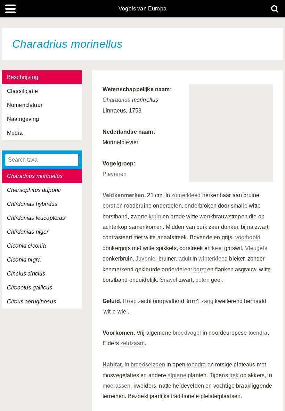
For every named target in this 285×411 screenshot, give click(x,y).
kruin (155, 216)
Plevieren (115, 174)
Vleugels (256, 248)
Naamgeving (23, 119)
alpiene (177, 375)
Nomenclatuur (24, 105)
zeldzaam (132, 343)
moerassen (116, 386)
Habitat (112, 364)
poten (202, 280)
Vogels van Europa (142, 8)
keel (217, 248)
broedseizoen (148, 364)
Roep (130, 301)
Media (15, 133)
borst (109, 206)
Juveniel (146, 259)
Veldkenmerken (123, 195)
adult (185, 259)
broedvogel (187, 333)
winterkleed (213, 259)
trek (234, 375)
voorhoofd (247, 237)
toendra (258, 333)
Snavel (169, 280)
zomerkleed (186, 195)
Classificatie (22, 91)
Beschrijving (22, 77)
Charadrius (117, 100)
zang (207, 301)
